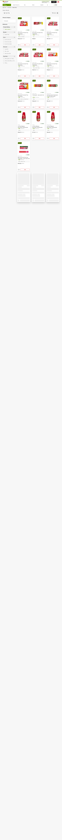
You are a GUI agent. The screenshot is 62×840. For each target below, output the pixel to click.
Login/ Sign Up (54, 2)
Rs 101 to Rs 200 (8, 41)
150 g (6, 62)
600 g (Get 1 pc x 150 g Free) (9, 58)
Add (25, 44)
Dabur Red (7, 34)
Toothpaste (6, 20)
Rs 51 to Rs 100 (8, 39)
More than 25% (8, 53)
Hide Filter (7, 13)
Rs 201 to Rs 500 (8, 44)
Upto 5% (6, 49)
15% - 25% (7, 51)
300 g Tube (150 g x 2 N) (9, 60)
